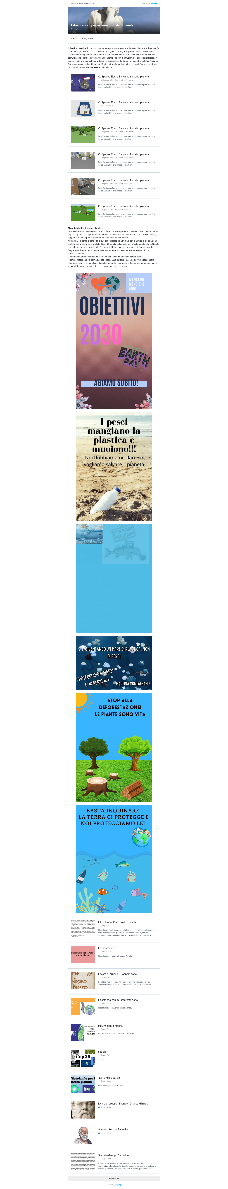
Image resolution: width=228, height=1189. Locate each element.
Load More (114, 1178)
